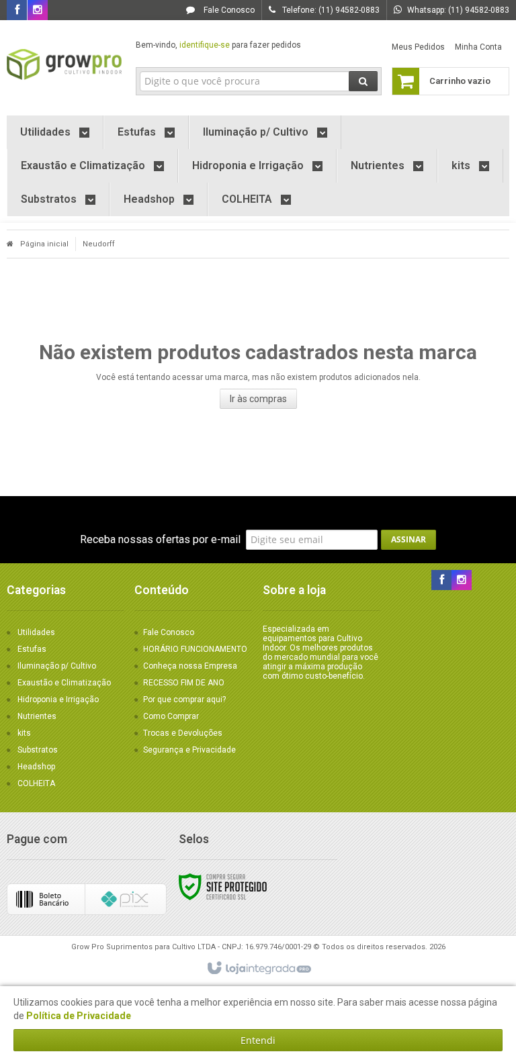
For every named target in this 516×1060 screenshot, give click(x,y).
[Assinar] (408, 540)
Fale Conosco (228, 10)
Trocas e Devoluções (182, 733)
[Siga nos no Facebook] (17, 10)
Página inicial (44, 244)
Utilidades (36, 632)
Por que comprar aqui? (184, 699)
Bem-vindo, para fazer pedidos (218, 45)
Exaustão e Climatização (64, 682)
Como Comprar (171, 716)
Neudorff (99, 244)
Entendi (258, 1040)
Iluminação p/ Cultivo (56, 666)
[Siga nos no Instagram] (38, 10)
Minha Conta (478, 47)
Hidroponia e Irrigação (58, 699)
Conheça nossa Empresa (190, 666)
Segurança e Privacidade (189, 750)
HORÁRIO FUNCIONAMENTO (195, 649)
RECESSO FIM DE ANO (183, 682)
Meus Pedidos (418, 47)
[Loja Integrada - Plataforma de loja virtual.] (258, 968)
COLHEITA (36, 783)
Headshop (36, 766)
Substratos (37, 750)
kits (24, 733)
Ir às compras (258, 398)
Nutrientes (36, 716)
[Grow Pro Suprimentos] (64, 64)
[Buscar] (363, 81)
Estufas (31, 649)
